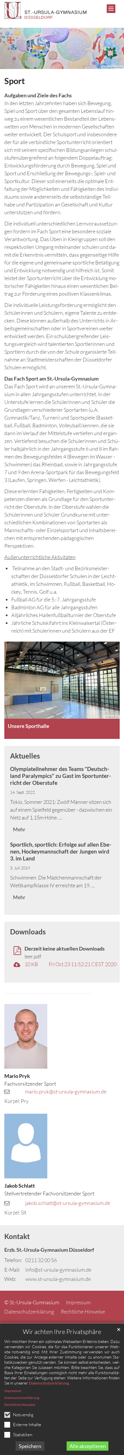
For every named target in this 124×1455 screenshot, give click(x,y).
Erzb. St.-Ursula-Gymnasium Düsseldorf (49, 1250)
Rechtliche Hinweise (19, 1404)
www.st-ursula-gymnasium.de (58, 1279)
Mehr (19, 829)
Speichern (30, 1446)
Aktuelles (25, 756)
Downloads (28, 931)
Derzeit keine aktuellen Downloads (65, 948)
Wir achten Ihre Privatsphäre (62, 1331)
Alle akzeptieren (87, 1446)
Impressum (12, 1391)
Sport (14, 81)
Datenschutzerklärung (49, 1383)
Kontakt (17, 1236)
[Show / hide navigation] (111, 8)
